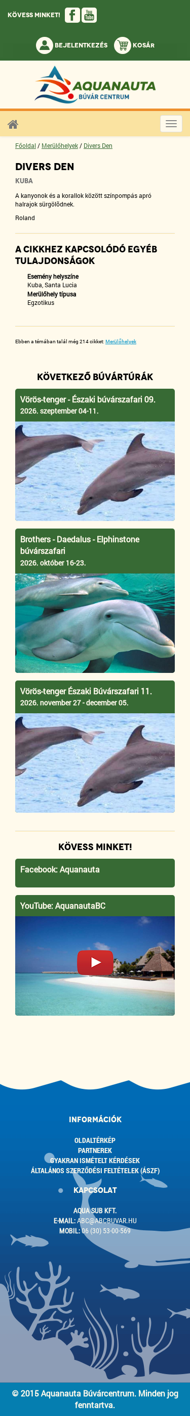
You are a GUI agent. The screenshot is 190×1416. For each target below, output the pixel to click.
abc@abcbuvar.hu (107, 1221)
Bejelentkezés (80, 45)
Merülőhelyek (60, 145)
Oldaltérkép (95, 1140)
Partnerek (95, 1150)
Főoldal (25, 145)
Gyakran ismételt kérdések (95, 1160)
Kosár (143, 45)
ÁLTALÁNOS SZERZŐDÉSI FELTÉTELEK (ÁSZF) (95, 1170)
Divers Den (98, 145)
